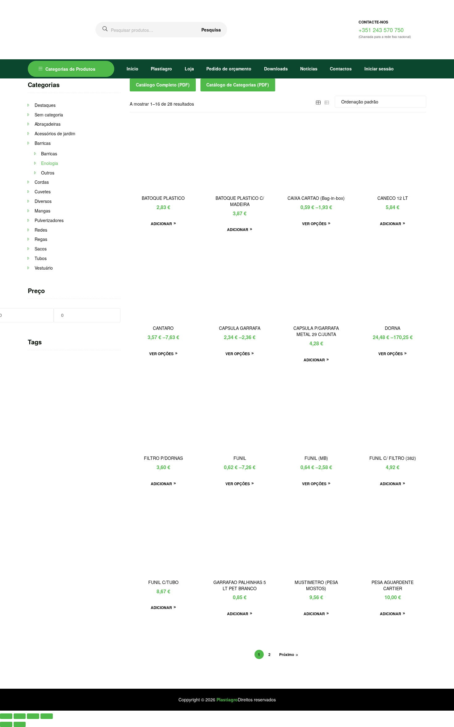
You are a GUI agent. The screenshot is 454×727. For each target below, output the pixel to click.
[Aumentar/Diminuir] (6, 716)
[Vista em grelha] (318, 101)
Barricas (43, 143)
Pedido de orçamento (228, 68)
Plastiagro (161, 68)
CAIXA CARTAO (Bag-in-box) (316, 198)
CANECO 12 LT (392, 198)
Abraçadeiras (48, 124)
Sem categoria (49, 114)
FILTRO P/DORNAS (163, 458)
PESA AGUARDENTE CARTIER (393, 585)
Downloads (276, 68)
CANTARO (163, 328)
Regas (41, 239)
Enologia (49, 163)
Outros (47, 173)
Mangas (42, 211)
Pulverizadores (49, 220)
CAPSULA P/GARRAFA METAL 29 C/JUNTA (316, 331)
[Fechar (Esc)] (46, 716)
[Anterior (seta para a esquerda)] (6, 724)
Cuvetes (43, 191)
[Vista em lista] (326, 101)
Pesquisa (211, 30)
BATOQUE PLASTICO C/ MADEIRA (240, 201)
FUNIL (239, 458)
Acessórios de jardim (55, 133)
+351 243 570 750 (381, 29)
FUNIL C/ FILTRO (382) (392, 458)
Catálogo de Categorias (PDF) (237, 85)
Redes (41, 230)
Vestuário (44, 268)
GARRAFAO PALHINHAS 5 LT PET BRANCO (239, 585)
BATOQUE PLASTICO (163, 198)
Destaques (45, 105)
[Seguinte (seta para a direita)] (20, 724)
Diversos (43, 201)
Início (132, 68)
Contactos (341, 68)
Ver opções (314, 223)
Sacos (41, 249)
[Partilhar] (33, 716)
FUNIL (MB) (316, 458)
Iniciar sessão (379, 68)
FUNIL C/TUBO (163, 582)
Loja (189, 68)
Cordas (42, 182)
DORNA (392, 328)
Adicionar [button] (161, 223)
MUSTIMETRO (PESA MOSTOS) (316, 585)
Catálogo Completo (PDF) (163, 85)
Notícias (308, 68)
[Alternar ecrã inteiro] (20, 716)
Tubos (41, 258)
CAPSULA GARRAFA (239, 328)
